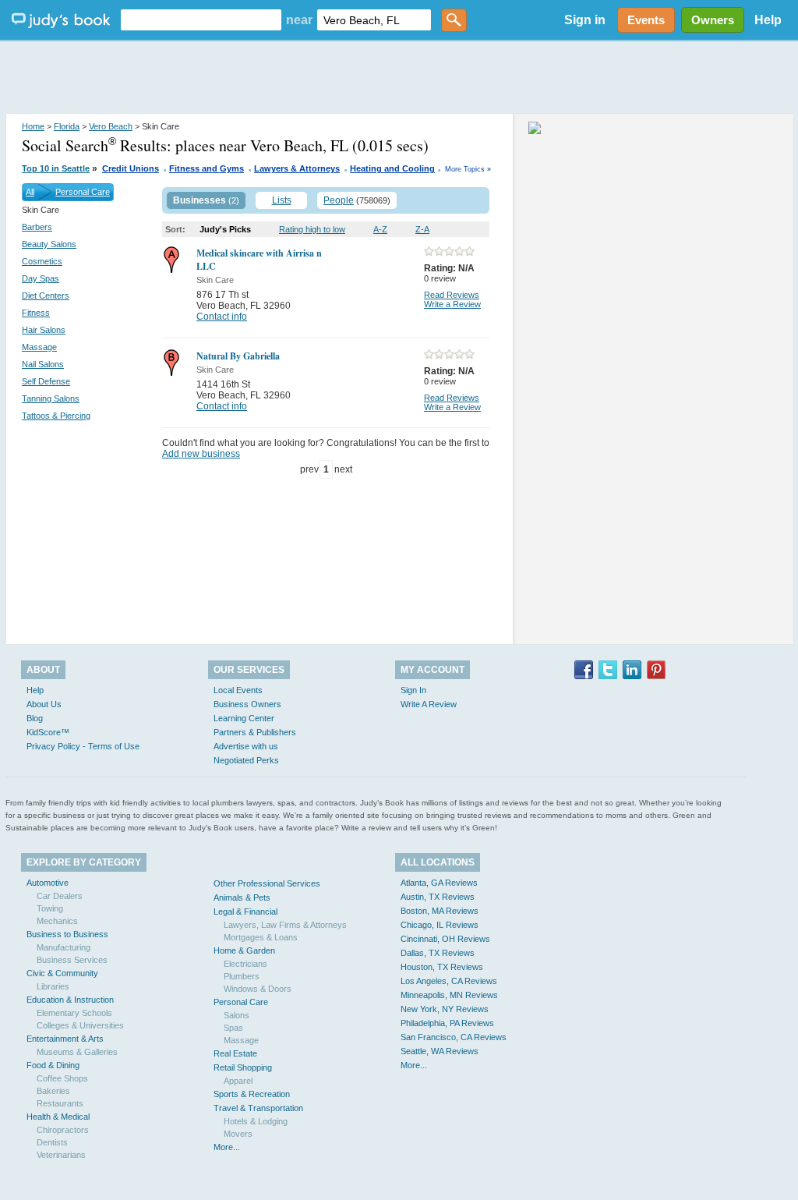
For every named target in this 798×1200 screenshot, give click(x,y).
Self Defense (46, 381)
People (338, 200)
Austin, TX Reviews (438, 896)
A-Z (380, 229)
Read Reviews (451, 294)
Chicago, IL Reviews (439, 924)
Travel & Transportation (258, 1108)
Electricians (245, 963)
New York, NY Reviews (445, 1009)
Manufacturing (63, 947)
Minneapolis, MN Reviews (449, 995)
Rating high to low (312, 229)
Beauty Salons (49, 244)
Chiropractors (63, 1130)
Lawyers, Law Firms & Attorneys (285, 924)
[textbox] (201, 19)
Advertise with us (246, 746)
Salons (236, 1015)
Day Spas (40, 278)
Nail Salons (43, 364)
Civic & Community (62, 973)
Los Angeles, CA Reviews (449, 981)
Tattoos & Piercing (56, 415)
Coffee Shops (62, 1078)
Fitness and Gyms (206, 168)
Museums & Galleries (77, 1052)
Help (768, 20)
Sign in (585, 20)
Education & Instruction (70, 999)
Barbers (37, 227)
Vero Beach (110, 126)
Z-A (422, 229)
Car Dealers (60, 896)
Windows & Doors (257, 988)
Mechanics (57, 921)
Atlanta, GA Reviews (439, 882)
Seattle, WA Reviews (439, 1051)
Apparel (238, 1080)
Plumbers (242, 976)
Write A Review (429, 704)
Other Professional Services (267, 883)
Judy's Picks (225, 229)
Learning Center (244, 718)
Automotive (47, 882)
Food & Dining (52, 1065)
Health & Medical (58, 1116)
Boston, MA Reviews (439, 910)
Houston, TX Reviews (442, 967)
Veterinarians (61, 1154)
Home (33, 126)
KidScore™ (47, 732)
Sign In (413, 690)
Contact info (221, 316)
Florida (66, 126)
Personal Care (82, 191)
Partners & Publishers (255, 732)
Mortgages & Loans (261, 937)
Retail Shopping (243, 1067)
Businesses (199, 200)
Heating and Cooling (392, 168)
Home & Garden (244, 950)
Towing (50, 908)
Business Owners (247, 704)
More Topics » (468, 169)
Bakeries (53, 1091)
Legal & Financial (245, 911)
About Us (44, 704)
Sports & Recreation (252, 1094)
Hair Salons (43, 330)
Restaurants (60, 1103)
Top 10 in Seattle (56, 168)
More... (227, 1147)
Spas (233, 1027)
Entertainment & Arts (65, 1038)
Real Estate (235, 1053)
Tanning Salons (50, 398)
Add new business (201, 453)
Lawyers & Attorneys (297, 168)
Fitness (36, 312)
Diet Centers (45, 295)
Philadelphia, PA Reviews (447, 1023)
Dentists (52, 1142)
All (30, 191)
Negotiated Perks (246, 760)
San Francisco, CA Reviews (454, 1037)
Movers (238, 1133)
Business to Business (67, 934)
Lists (281, 200)
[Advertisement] (399, 78)
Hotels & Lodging (256, 1121)
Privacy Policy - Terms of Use (82, 746)
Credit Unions (130, 168)
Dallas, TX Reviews (438, 953)
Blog (34, 718)
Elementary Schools (74, 1013)
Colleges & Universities (80, 1025)
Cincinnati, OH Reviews (445, 938)
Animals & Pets (242, 897)
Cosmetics (42, 261)
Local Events (238, 690)
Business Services (72, 960)
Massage (39, 347)
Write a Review (452, 304)
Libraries (53, 986)
